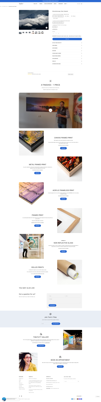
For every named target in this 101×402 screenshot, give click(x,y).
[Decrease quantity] (53, 33)
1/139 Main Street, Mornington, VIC (51, 380)
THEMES (40, 3)
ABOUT (65, 3)
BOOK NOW (60, 366)
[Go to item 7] (39, 32)
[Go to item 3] (26, 32)
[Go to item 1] (20, 33)
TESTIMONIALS (21, 384)
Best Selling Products (5, 6)
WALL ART (35, 3)
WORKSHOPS (61, 3)
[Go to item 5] (33, 32)
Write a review (70, 74)
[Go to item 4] (29, 32)
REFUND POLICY (21, 387)
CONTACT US (21, 378)
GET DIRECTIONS (41, 345)
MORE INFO (63, 148)
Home (0, 6)
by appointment (47, 342)
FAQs (19, 381)
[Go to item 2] (23, 32)
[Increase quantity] (58, 33)
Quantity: (53, 31)
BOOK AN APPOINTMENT (48, 3)
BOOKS (55, 3)
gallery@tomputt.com (49, 386)
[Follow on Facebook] (19, 396)
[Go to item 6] (36, 32)
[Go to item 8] (42, 32)
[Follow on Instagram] (21, 396)
